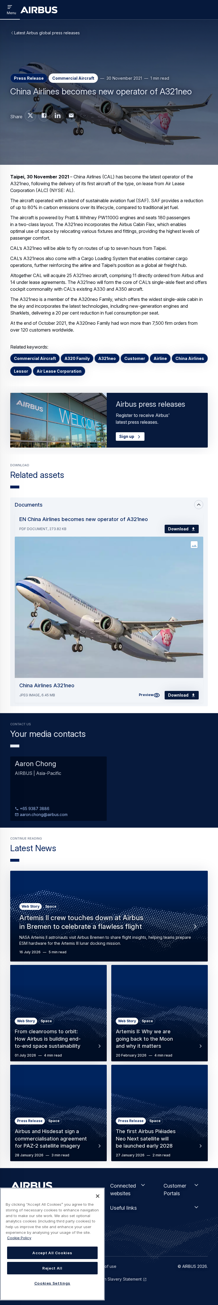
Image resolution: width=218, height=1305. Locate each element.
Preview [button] (146, 695)
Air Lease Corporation (59, 371)
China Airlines (189, 358)
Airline (160, 358)
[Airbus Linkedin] (57, 115)
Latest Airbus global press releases (47, 32)
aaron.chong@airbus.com (43, 814)
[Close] (97, 1196)
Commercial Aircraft (35, 358)
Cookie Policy (19, 1238)
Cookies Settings (52, 1283)
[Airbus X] (30, 115)
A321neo (107, 358)
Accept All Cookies (52, 1253)
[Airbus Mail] (71, 115)
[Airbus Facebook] (44, 115)
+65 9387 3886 (34, 808)
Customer (134, 358)
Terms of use (104, 1266)
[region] (52, 1244)
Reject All (52, 1268)
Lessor (21, 371)
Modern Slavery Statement (117, 1279)
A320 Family (77, 358)
